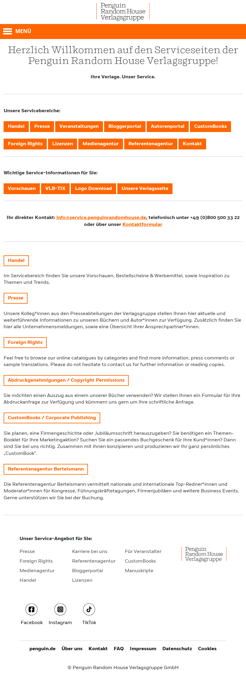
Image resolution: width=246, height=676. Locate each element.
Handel (28, 580)
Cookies (207, 649)
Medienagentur (37, 571)
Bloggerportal (87, 571)
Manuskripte (139, 571)
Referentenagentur (94, 561)
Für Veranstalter (143, 551)
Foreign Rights (36, 561)
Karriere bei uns (89, 551)
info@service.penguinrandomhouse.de (101, 217)
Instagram (60, 622)
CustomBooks (140, 561)
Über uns (72, 649)
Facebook (32, 622)
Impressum (143, 649)
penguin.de (42, 649)
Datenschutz (177, 649)
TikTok (89, 622)
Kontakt (98, 649)
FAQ (119, 649)
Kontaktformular (142, 224)
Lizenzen (82, 580)
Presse (27, 551)
